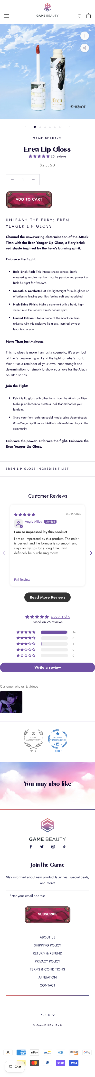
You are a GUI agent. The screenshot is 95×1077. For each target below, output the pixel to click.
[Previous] (25, 126)
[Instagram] (53, 846)
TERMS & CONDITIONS (47, 969)
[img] (24, 514)
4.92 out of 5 (60, 617)
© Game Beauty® (48, 1025)
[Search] (80, 16)
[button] (40, 156)
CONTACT (47, 985)
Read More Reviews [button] (47, 597)
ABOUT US (48, 937)
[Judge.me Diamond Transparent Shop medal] (57, 739)
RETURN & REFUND (47, 953)
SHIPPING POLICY (47, 945)
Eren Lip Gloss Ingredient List (37, 469)
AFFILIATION (47, 977)
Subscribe (47, 914)
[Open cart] (88, 15)
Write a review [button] (47, 667)
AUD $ (45, 1015)
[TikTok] (64, 846)
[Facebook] (30, 846)
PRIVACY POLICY (47, 961)
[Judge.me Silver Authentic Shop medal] (33, 739)
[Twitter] (42, 846)
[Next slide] (91, 553)
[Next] (69, 126)
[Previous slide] (4, 553)
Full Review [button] (22, 579)
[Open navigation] (6, 16)
